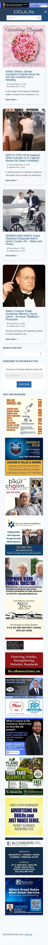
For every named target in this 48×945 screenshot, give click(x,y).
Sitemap (28, 934)
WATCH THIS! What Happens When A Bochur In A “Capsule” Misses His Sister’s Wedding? (23, 157)
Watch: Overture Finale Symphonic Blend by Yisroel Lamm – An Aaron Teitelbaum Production (22, 315)
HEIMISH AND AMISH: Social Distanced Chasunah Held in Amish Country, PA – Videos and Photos (24, 240)
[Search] (41, 354)
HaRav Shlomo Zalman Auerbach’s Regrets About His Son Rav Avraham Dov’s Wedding (22, 75)
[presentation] (24, 46)
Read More (12, 100)
